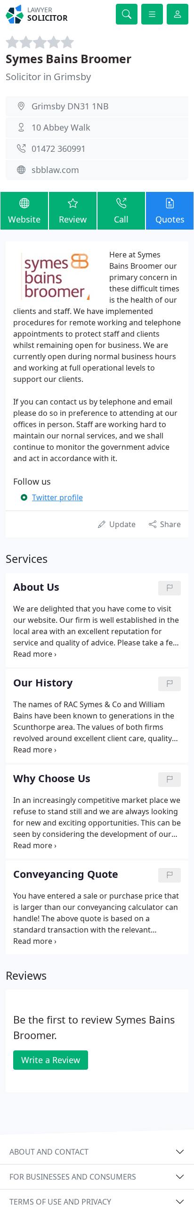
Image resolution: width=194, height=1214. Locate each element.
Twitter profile (57, 497)
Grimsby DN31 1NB (70, 106)
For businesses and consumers (72, 1177)
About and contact (49, 1152)
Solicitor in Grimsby (48, 76)
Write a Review (50, 1059)
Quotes (170, 219)
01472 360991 (59, 148)
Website (24, 219)
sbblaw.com (55, 169)
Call (121, 219)
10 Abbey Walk (61, 127)
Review (73, 219)
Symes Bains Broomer (68, 58)
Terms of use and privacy (60, 1202)
